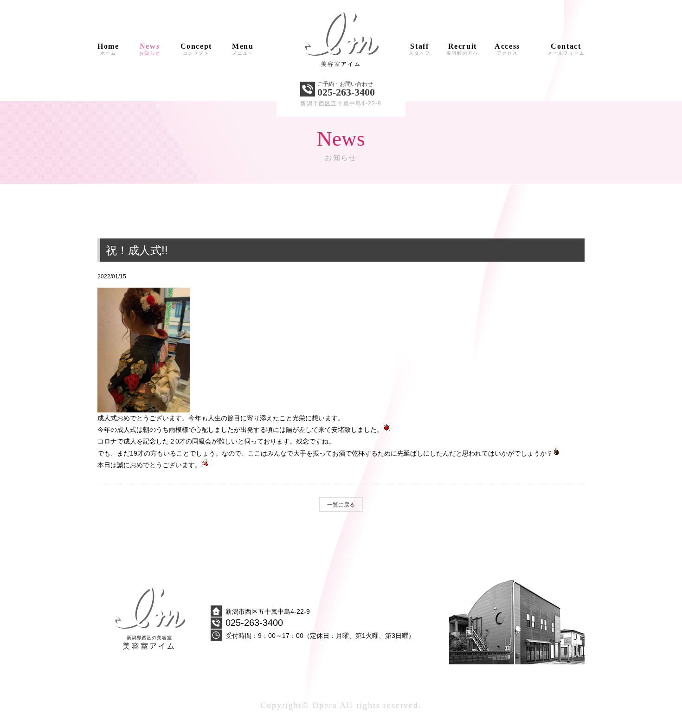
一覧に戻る (341, 505)
